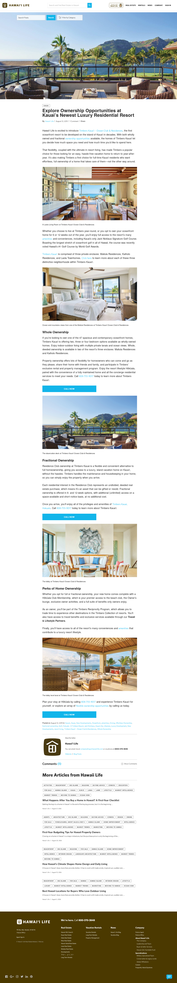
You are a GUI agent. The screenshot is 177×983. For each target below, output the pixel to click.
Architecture (59, 817)
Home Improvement (112, 822)
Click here (87, 258)
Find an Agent (139, 932)
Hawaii (67, 723)
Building (85, 785)
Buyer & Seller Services (144, 947)
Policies (41, 941)
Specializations (141, 953)
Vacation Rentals (91, 932)
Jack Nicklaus (90, 726)
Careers (137, 965)
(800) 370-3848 (121, 749)
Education (123, 785)
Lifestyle (107, 726)
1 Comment (74, 121)
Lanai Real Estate (66, 946)
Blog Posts (78, 754)
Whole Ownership (104, 729)
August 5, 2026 (56, 899)
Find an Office (21, 932)
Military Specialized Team (145, 956)
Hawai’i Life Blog (116, 932)
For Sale (48, 790)
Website (68, 754)
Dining (112, 723)
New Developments (83, 723)
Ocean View (85, 795)
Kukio (81, 790)
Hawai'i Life (49, 121)
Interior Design (65, 854)
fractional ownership (50, 726)
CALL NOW (69, 389)
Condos (111, 785)
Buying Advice (99, 785)
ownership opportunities (77, 138)
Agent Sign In (20, 937)
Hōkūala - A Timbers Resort (73, 726)
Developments (65, 952)
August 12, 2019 (62, 121)
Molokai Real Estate (67, 949)
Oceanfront (96, 723)
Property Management (92, 938)
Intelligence (129, 822)
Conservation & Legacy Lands (147, 959)
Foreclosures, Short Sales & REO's (70, 822)
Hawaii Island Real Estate (68, 943)
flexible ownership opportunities (92, 705)
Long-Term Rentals (91, 935)
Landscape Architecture (85, 854)
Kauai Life (99, 726)
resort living (58, 729)
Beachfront (61, 785)
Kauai (46, 105)
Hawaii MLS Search (67, 932)
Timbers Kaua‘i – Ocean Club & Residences (101, 130)
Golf (60, 726)
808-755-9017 (86, 376)
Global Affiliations (143, 962)
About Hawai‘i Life (142, 938)
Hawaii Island (61, 790)
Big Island (74, 785)
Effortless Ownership (124, 723)
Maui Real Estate (66, 940)
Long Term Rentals (66, 957)
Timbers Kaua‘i (49, 254)
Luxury (47, 886)
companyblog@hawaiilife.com (91, 749)
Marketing (98, 827)
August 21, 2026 (56, 808)
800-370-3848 (87, 920)
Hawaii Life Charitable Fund (146, 950)
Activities (48, 785)
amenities (47, 238)
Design (120, 817)
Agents (47, 817)
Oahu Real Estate (66, 938)
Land (98, 790)
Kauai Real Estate (66, 935)
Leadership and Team (144, 944)
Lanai (90, 790)
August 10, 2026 (57, 872)
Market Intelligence (124, 790)
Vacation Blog (115, 935)
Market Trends (50, 795)
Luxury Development (119, 726)
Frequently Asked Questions (143, 967)
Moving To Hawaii (68, 795)
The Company (141, 941)
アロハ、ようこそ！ (67, 954)
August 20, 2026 (57, 840)
